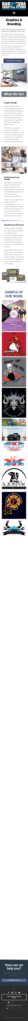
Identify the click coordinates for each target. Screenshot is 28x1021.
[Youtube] (19, 992)
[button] (14, 13)
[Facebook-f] (8, 992)
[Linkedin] (12, 992)
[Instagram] (15, 992)
